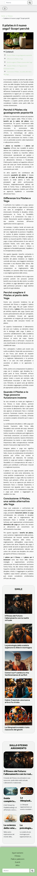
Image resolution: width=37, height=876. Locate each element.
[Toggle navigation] (4, 8)
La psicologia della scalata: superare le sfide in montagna (18, 646)
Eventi (17, 862)
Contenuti (10, 51)
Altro (17, 865)
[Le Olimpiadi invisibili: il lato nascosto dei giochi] (18, 715)
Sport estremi (17, 853)
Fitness (10, 16)
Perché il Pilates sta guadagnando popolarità (19, 55)
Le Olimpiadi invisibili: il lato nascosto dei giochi (17, 728)
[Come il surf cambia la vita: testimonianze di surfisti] (18, 661)
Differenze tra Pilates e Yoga (15, 59)
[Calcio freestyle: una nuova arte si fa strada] (18, 688)
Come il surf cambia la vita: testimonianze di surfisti (17, 674)
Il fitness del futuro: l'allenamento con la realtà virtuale (17, 618)
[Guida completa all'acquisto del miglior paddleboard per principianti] (11, 791)
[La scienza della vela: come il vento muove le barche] (10, 818)
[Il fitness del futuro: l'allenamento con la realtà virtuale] (18, 604)
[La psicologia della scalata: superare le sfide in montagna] (18, 633)
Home (3, 16)
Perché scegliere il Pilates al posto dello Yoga (19, 62)
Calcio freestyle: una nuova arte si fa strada (17, 701)
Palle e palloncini (17, 859)
